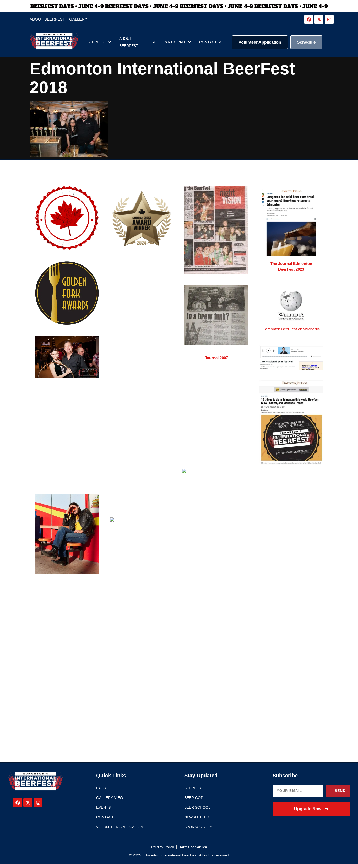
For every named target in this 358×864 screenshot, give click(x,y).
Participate (174, 42)
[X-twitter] (318, 19)
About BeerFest (128, 42)
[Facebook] (308, 19)
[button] (311, 809)
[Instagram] (329, 19)
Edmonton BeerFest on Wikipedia (291, 329)
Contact (208, 42)
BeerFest (96, 42)
